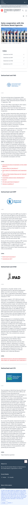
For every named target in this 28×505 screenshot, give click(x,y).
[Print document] (23, 15)
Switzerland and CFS (7, 64)
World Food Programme (8, 256)
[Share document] (26, 15)
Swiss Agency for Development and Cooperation (13, 360)
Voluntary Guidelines (7, 184)
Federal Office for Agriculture (9, 168)
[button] (25, 461)
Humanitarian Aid (6, 259)
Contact (3, 488)
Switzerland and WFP (8, 57)
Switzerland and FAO (8, 54)
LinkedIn (11, 477)
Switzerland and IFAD (8, 60)
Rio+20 (4, 179)
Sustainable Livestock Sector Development (12, 177)
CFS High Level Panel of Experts (10, 182)
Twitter (4, 477)
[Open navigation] (26, 10)
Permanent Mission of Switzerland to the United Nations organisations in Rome (12, 11)
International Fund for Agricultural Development (13, 358)
